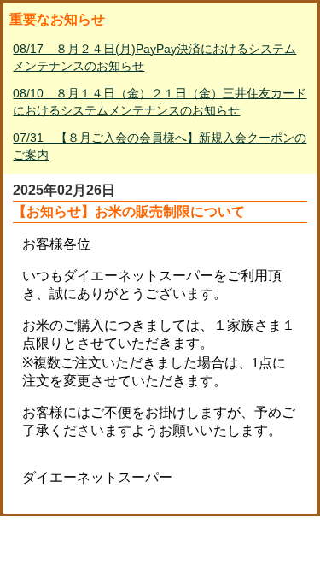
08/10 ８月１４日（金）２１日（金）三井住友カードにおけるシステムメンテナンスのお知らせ (159, 101)
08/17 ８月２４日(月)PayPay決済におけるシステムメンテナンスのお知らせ (154, 57)
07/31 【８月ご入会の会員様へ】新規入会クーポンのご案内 (159, 146)
